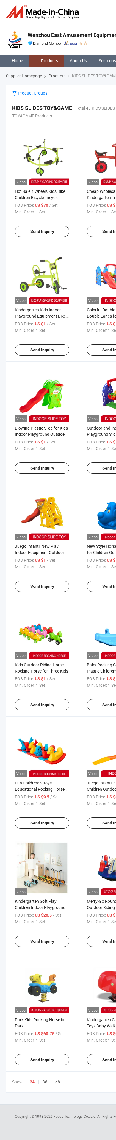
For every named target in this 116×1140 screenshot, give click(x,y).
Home (17, 60)
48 (57, 1082)
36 (45, 1082)
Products (49, 60)
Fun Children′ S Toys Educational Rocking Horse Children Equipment (40, 789)
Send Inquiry (42, 231)
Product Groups (32, 93)
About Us (78, 60)
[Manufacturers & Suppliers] (43, 12)
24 (32, 1082)
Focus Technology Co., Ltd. (75, 1116)
